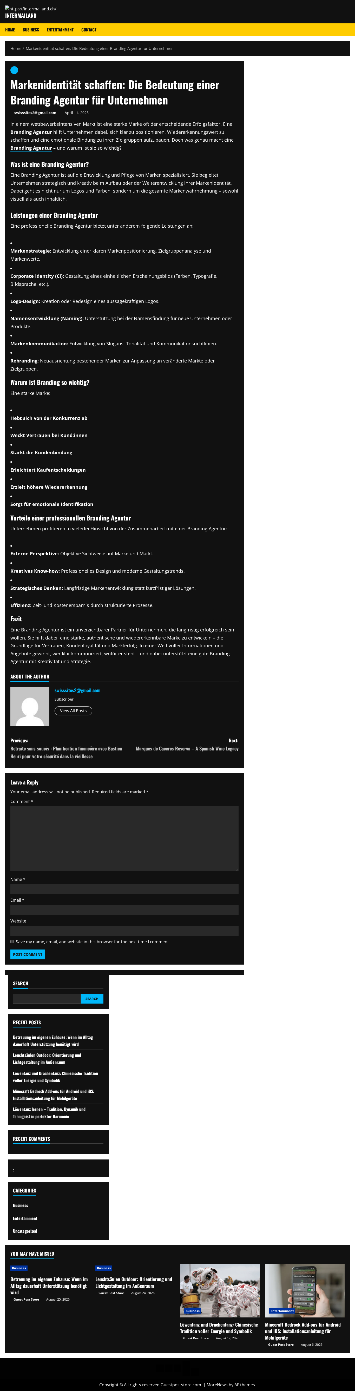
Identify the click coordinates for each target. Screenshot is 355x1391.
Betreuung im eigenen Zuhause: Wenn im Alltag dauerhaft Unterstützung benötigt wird (49, 1285)
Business (31, 30)
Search (20, 983)
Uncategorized (25, 1231)
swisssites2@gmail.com (35, 112)
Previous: (66, 748)
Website (18, 921)
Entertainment (60, 30)
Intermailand (21, 15)
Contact (88, 30)
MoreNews (217, 1385)
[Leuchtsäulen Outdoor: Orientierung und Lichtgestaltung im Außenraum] (135, 1268)
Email (17, 900)
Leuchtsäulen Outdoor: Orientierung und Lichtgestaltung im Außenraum (133, 1282)
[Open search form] (348, 30)
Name (17, 879)
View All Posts (73, 711)
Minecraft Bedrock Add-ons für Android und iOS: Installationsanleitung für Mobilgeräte (303, 1331)
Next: (187, 744)
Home (10, 30)
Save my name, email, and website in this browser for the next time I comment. (93, 942)
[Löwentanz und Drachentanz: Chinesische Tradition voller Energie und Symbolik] (220, 1290)
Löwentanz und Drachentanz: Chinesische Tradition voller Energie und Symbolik (219, 1327)
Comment (21, 801)
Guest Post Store (26, 1299)
